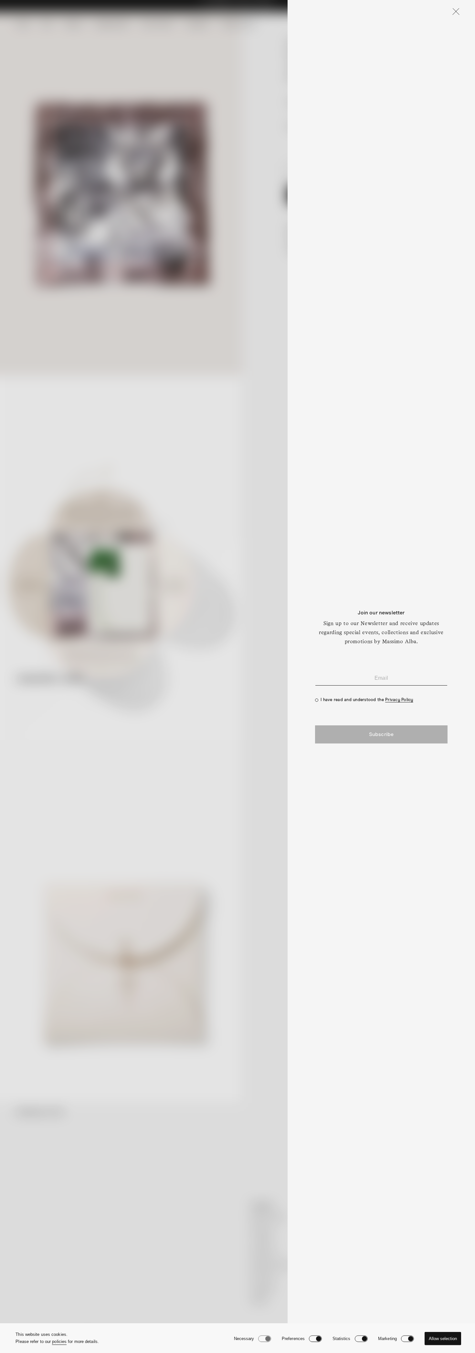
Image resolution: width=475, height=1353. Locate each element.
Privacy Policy (399, 700)
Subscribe (381, 734)
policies (59, 1341)
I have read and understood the (367, 700)
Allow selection (443, 1338)
